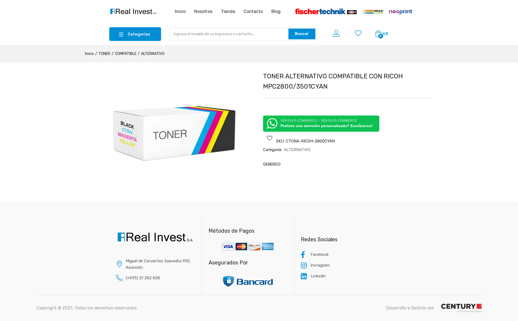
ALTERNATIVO (153, 53)
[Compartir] (500, 6)
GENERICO (272, 164)
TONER (104, 53)
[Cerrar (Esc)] (512, 6)
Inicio (89, 53)
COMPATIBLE (126, 53)
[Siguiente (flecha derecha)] (508, 160)
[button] (381, 34)
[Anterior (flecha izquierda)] (9, 160)
